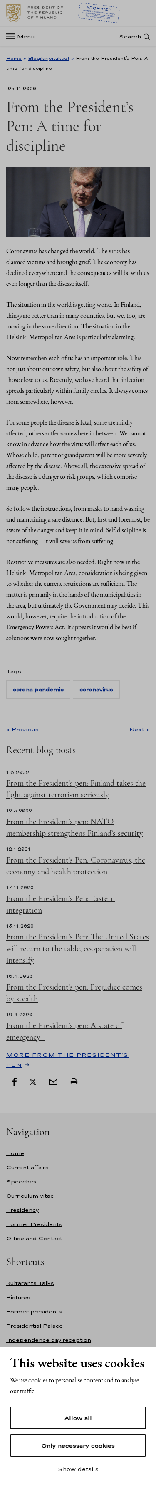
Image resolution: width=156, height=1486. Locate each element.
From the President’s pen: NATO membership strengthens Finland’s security (74, 827)
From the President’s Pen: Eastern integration (60, 904)
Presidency (22, 1210)
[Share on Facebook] (14, 1081)
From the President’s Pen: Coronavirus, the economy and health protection (75, 866)
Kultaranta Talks (30, 1283)
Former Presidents (34, 1224)
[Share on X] (33, 1081)
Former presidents (34, 1311)
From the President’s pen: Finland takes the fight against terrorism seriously (76, 789)
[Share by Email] (53, 1081)
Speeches (21, 1181)
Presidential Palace (34, 1325)
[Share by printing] (74, 1081)
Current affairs (27, 1167)
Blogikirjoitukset (48, 58)
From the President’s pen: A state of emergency (64, 1031)
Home (14, 58)
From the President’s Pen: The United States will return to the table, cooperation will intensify (77, 948)
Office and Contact (34, 1238)
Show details (78, 1469)
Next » (139, 729)
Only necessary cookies (78, 1445)
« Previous (22, 729)
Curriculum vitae (30, 1195)
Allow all (78, 1418)
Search (130, 36)
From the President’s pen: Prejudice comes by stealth (74, 993)
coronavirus (96, 689)
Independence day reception (48, 1340)
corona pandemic (38, 689)
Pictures (18, 1297)
